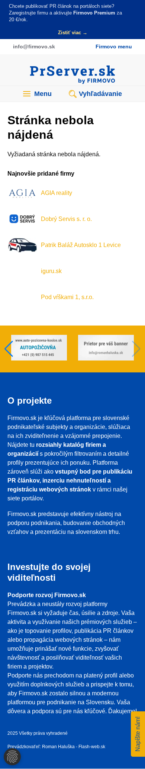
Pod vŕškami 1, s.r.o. (67, 297)
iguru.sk (51, 271)
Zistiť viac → (72, 32)
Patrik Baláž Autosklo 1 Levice (81, 245)
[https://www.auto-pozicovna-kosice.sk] (39, 349)
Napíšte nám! (138, 734)
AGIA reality (56, 193)
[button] (9, 349)
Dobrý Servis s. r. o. (66, 219)
